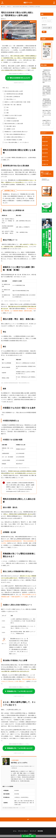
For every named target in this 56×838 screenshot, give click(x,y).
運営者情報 (40, 831)
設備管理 (46, 153)
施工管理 (46, 145)
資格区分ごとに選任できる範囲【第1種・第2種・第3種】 (17, 102)
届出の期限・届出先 (10, 126)
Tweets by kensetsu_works (45, 179)
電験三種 (46, 164)
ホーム (14, 831)
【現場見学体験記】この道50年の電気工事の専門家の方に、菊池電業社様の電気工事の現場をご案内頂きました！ (47, 90)
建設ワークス (28, 2)
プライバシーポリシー (23, 831)
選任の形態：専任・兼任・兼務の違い (12, 104)
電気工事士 (46, 160)
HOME (3, 6)
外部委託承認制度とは (10, 118)
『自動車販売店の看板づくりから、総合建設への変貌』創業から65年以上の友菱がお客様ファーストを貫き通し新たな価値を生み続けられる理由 (47, 76)
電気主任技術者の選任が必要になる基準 (13, 91)
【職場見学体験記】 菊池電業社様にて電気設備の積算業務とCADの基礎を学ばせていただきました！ (47, 102)
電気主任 (9, 6)
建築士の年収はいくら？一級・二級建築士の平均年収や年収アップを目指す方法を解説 (46, 52)
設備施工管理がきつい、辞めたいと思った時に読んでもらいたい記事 (47, 123)
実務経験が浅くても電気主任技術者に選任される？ (15, 131)
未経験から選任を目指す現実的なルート (14, 137)
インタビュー (47, 137)
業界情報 (46, 149)
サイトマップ (33, 831)
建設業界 (46, 141)
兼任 (6, 110)
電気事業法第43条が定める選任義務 (13, 93)
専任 (6, 107)
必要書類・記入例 (9, 129)
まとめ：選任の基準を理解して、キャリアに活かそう (16, 142)
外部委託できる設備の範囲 (11, 120)
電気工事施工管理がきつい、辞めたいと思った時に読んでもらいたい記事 (47, 113)
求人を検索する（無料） (28, 836)
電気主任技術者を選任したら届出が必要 (13, 123)
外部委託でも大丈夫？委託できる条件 (12, 115)
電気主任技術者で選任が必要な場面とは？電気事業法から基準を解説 (26, 6)
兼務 (6, 112)
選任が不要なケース (10, 99)
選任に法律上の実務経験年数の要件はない (15, 134)
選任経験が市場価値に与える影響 (13, 139)
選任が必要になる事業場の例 (12, 96)
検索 (44, 31)
